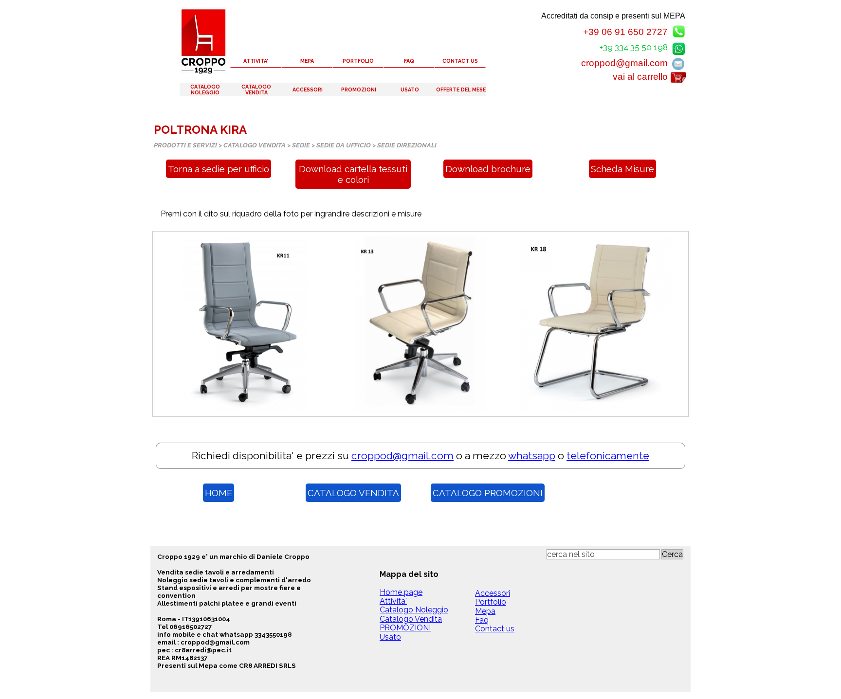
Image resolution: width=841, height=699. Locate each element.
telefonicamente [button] (608, 455)
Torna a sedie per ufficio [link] (218, 168)
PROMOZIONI (358, 89)
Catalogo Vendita (411, 619)
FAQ (409, 61)
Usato (390, 637)
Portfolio (490, 602)
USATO (410, 89)
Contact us (494, 628)
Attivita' (393, 601)
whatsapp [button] (531, 455)
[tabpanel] (420, 214)
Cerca (672, 554)
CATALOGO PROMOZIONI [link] (488, 492)
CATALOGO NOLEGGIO (205, 89)
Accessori (492, 593)
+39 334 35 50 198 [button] (634, 47)
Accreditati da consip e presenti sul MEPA (613, 16)
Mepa (485, 611)
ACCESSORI (308, 89)
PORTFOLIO (358, 61)
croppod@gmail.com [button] (624, 63)
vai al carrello (640, 77)
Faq (482, 620)
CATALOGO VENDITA (256, 89)
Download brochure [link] (487, 168)
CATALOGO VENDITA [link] (353, 492)
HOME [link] (218, 492)
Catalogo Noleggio (414, 609)
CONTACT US (460, 61)
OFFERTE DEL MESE (461, 89)
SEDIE (301, 145)
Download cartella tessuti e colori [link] (353, 174)
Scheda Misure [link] (622, 168)
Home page (401, 592)
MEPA (307, 61)
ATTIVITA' (255, 61)
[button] (678, 47)
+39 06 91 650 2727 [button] (625, 32)
